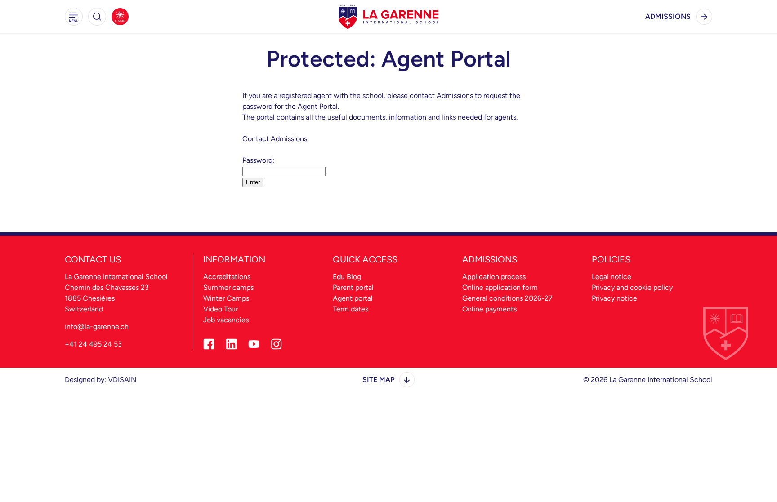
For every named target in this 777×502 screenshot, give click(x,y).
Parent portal (353, 287)
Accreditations (226, 276)
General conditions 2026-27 (507, 298)
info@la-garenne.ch (97, 326)
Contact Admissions (274, 138)
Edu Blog (347, 276)
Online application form (500, 287)
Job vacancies (226, 319)
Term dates (350, 309)
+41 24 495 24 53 (93, 344)
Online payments (489, 309)
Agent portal (353, 298)
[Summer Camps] (120, 16)
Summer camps (228, 287)
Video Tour (220, 309)
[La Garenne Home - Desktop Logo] (388, 16)
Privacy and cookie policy (632, 287)
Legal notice (611, 276)
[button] (74, 17)
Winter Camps (226, 298)
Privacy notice (614, 298)
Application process (494, 276)
